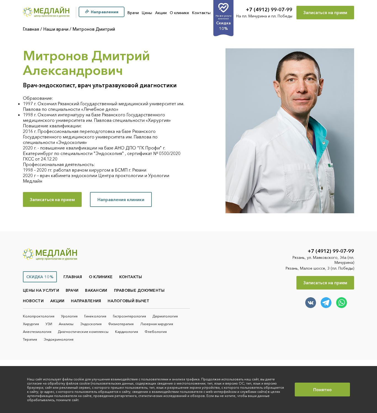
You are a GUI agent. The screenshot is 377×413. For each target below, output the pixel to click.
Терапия (30, 339)
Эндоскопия (91, 324)
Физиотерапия (121, 324)
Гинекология (95, 316)
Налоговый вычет (128, 300)
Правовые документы (139, 290)
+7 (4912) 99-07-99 (269, 10)
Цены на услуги (41, 290)
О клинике (179, 12)
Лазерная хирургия (156, 324)
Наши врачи (55, 29)
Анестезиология (37, 331)
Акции (161, 12)
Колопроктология (38, 316)
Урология (69, 316)
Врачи (133, 12)
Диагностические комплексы (83, 331)
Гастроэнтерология (129, 316)
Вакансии (96, 290)
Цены (147, 12)
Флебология (156, 331)
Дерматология (165, 316)
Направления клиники (120, 199)
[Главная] (46, 12)
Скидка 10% (40, 276)
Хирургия (31, 324)
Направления (86, 300)
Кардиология (126, 331)
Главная (31, 29)
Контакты (201, 12)
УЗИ (49, 324)
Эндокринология (58, 339)
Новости (33, 300)
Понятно (322, 389)
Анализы (66, 324)
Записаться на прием (325, 12)
